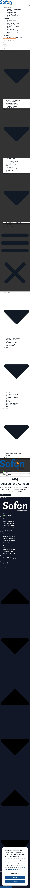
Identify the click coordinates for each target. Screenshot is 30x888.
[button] (15, 6)
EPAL (7, 166)
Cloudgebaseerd (11, 158)
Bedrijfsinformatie (5, 498)
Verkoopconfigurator (12, 163)
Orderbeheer (11, 17)
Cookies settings (15, 873)
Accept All (15, 877)
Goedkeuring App (12, 32)
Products (6, 18)
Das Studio (9, 167)
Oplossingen (8, 7)
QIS (7, 171)
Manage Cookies (6, 887)
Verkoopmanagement (12, 104)
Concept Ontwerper (13, 26)
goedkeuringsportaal (12, 169)
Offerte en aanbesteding (13, 100)
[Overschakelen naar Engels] (7, 475)
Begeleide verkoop (11, 101)
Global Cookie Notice (15, 869)
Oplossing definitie (11, 103)
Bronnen (6, 35)
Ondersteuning (9, 39)
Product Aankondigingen (14, 37)
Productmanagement (13, 15)
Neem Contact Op (9, 41)
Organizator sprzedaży (12, 161)
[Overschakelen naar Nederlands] (7, 515)
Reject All (15, 881)
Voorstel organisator (12, 160)
